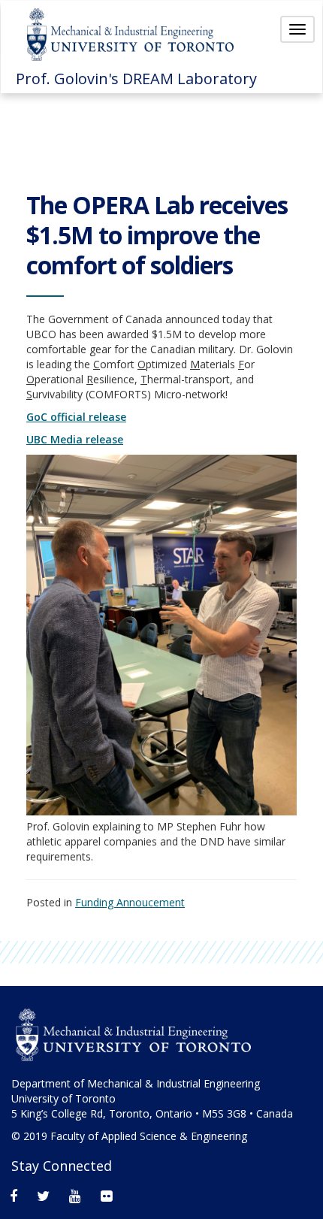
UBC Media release (74, 439)
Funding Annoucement (130, 902)
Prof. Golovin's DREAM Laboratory (136, 78)
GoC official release (76, 417)
